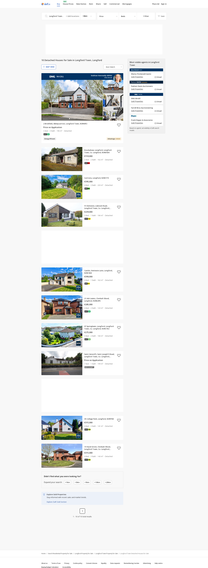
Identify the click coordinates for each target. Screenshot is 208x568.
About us (44, 563)
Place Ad (155, 4)
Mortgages (127, 4)
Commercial (114, 4)
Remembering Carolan (131, 563)
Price (101, 16)
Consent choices (91, 563)
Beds (123, 16)
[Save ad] (119, 125)
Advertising (147, 563)
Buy (58, 4)
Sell (105, 4)
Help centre (158, 563)
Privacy (66, 563)
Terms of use (56, 563)
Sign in (164, 4)
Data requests (115, 563)
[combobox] (68, 16)
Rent (91, 4)
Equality (103, 563)
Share (98, 4)
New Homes (81, 4)
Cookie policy (77, 563)
